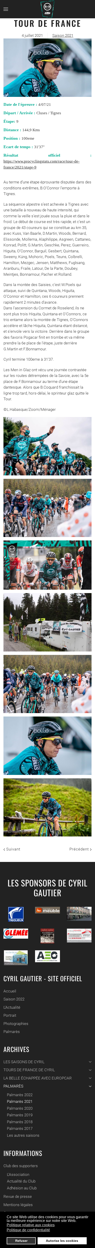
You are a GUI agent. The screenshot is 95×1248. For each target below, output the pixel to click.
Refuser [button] (21, 1241)
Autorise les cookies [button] (62, 1241)
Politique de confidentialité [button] (28, 1230)
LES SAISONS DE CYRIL (24, 1062)
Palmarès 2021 (20, 1101)
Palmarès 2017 (20, 1128)
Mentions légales (18, 1204)
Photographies (15, 1023)
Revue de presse (17, 1196)
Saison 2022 (13, 999)
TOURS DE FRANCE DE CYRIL (29, 1070)
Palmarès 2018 (20, 1122)
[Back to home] (47, 9)
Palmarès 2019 (20, 1115)
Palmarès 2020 (20, 1108)
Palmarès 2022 (20, 1095)
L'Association (18, 1174)
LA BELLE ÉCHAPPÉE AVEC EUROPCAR (37, 1078)
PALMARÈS (13, 1086)
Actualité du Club (21, 1181)
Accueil (9, 991)
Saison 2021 (62, 35)
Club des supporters (20, 1166)
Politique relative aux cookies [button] (31, 1225)
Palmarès (11, 1031)
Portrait (9, 1015)
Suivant (12, 849)
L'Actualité (11, 1007)
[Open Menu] (5, 9)
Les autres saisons (23, 1135)
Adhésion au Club (22, 1188)
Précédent (79, 849)
